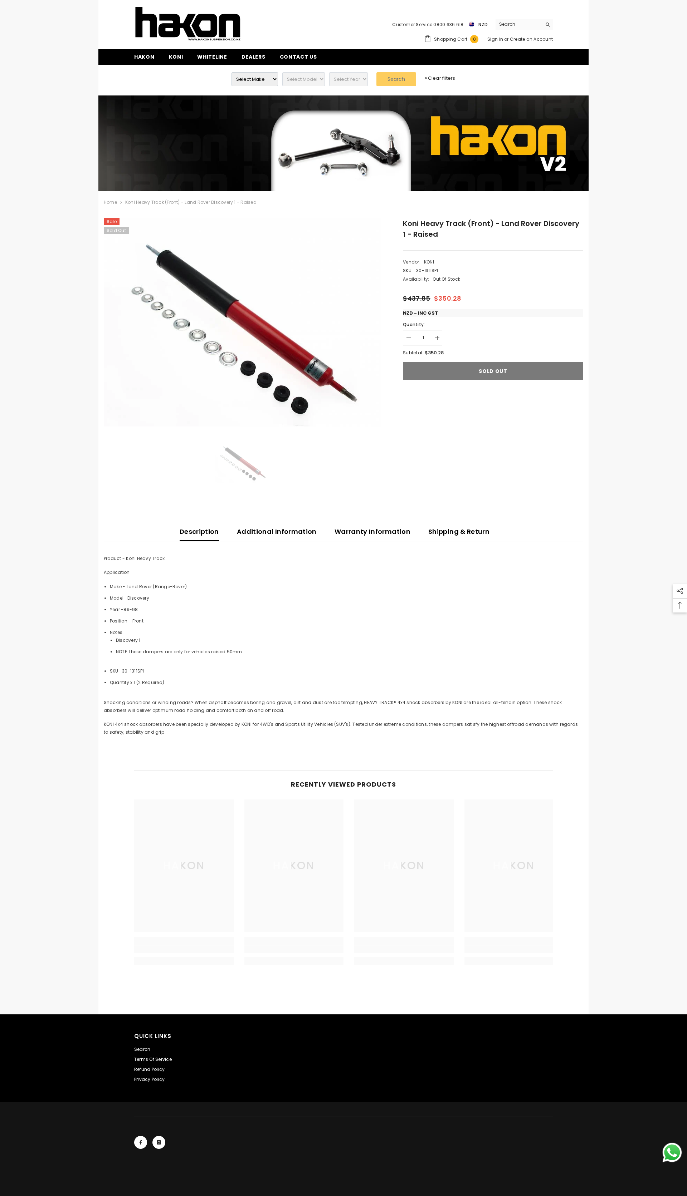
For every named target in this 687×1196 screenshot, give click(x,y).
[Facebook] (140, 1142)
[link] (343, 143)
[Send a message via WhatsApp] (672, 1152)
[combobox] (519, 24)
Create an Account (531, 39)
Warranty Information (372, 531)
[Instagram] (158, 1142)
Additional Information (277, 531)
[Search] (524, 24)
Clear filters (440, 78)
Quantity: (414, 324)
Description (199, 531)
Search (396, 79)
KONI (429, 262)
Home (110, 202)
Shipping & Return (458, 531)
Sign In (495, 39)
